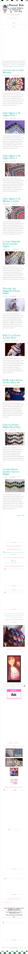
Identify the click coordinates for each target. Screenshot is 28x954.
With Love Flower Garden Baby (12, 336)
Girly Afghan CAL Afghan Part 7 (12, 114)
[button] (14, 23)
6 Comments (20, 161)
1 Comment (19, 430)
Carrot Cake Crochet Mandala (13, 71)
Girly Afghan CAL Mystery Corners (12, 199)
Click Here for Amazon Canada (14, 617)
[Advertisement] (14, 44)
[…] (17, 105)
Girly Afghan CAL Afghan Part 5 (12, 157)
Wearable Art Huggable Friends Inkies (11, 291)
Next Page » (21, 515)
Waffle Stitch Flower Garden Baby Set (13, 381)
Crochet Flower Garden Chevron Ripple (11, 471)
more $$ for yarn (14, 64)
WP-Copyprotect (15, 953)
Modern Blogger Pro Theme (16, 947)
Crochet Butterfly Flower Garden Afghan (11, 244)
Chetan (9, 953)
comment (22, 75)
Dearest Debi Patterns (13, 8)
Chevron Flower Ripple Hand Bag (11, 425)
